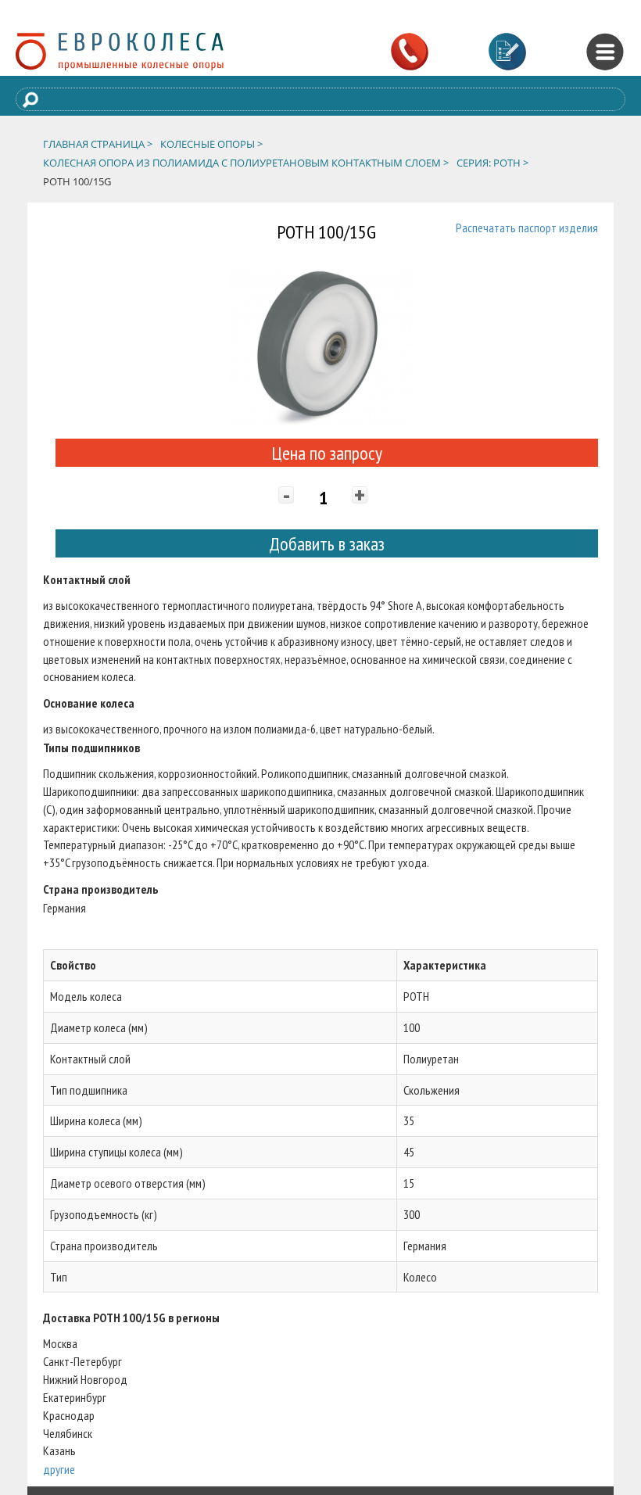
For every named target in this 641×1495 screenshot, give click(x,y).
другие (59, 1469)
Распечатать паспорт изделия (527, 227)
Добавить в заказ (327, 544)
